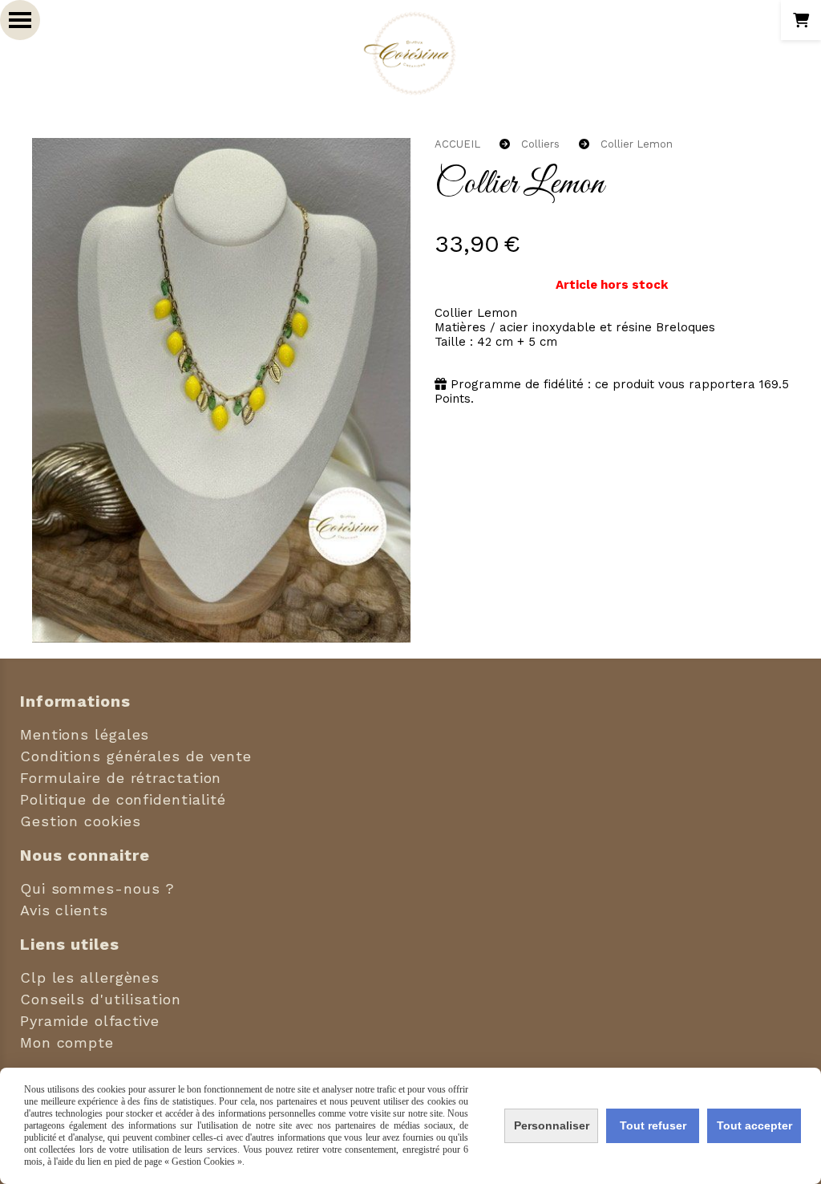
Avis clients (64, 910)
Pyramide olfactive (90, 1020)
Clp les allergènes (90, 977)
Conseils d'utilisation (100, 999)
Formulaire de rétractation (120, 777)
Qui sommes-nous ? (97, 888)
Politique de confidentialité (123, 799)
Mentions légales (84, 734)
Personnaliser (551, 1125)
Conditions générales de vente (136, 756)
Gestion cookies (80, 821)
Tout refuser (653, 1125)
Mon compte (67, 1042)
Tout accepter (754, 1125)
